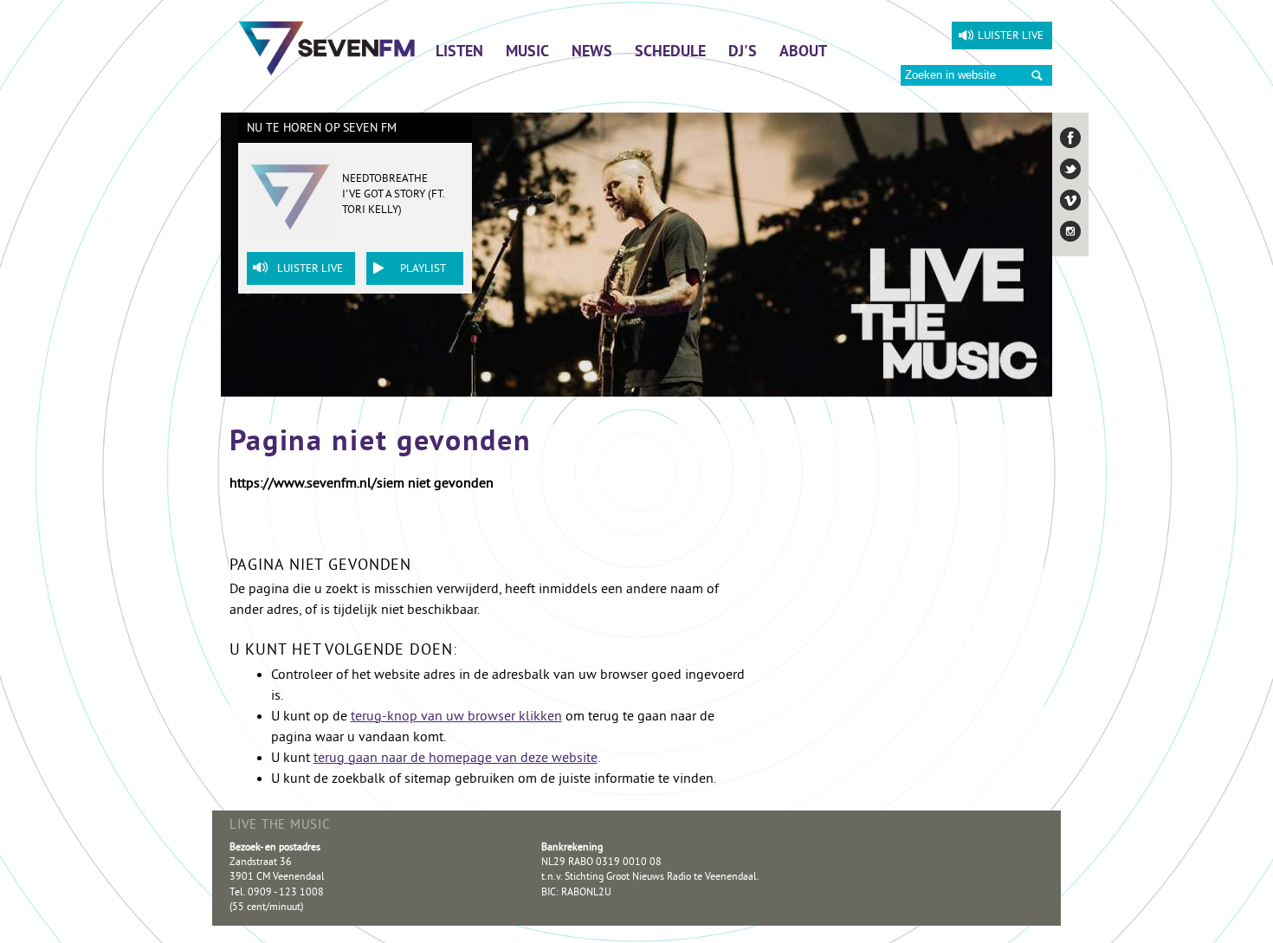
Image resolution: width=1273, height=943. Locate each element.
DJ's (742, 52)
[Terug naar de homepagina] (327, 47)
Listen (459, 52)
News (592, 52)
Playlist (423, 269)
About (803, 52)
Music (527, 52)
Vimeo (1070, 200)
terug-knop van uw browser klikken (456, 717)
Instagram (1070, 231)
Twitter (1070, 168)
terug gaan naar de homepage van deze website (455, 758)
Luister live (1011, 36)
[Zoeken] (1037, 75)
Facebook (1070, 137)
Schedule (670, 52)
